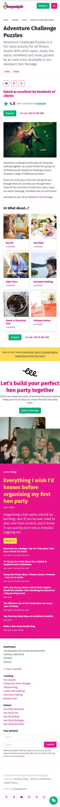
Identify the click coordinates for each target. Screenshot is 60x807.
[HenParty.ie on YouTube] (21, 797)
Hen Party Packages (13, 720)
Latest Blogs (10, 472)
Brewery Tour (10, 698)
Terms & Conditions (40, 779)
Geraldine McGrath (21, 555)
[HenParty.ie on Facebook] (14, 797)
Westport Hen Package (40, 197)
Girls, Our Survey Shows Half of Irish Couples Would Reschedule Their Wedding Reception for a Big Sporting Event (29, 590)
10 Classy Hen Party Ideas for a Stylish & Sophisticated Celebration (25, 563)
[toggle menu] (54, 6)
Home (5, 20)
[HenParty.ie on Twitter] (6, 797)
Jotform (16, 751)
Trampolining (10, 687)
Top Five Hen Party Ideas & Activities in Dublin (28, 616)
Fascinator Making (43, 281)
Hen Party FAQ (10, 713)
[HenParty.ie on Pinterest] (37, 797)
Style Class (11, 281)
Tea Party (38, 242)
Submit (50, 744)
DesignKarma (20, 788)
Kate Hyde (8, 507)
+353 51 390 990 (13, 669)
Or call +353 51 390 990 (32, 113)
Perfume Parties (42, 320)
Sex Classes (9, 679)
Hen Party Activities (13, 724)
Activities (15, 20)
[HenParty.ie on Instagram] (29, 797)
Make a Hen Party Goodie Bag (19, 626)
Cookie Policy (10, 782)
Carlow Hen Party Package (17, 683)
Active (24, 20)
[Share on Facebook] (14, 83)
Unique (16, 72)
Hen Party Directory (13, 709)
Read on (10, 540)
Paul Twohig (18, 630)
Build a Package (30, 410)
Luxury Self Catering (14, 691)
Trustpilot (40, 103)
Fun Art (9, 242)
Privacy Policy (21, 779)
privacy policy (18, 756)
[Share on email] (6, 83)
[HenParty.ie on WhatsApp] (44, 797)
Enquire (43, 5)
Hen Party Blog (11, 716)
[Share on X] (21, 83)
